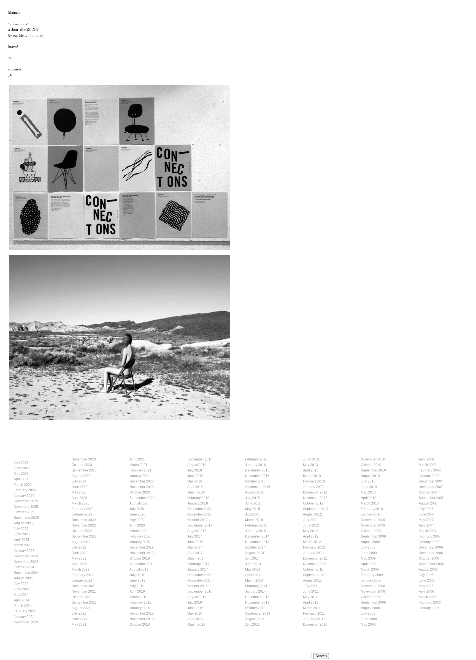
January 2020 (139, 542)
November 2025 (26, 507)
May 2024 (21, 595)
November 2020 (141, 487)
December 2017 (199, 509)
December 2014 (257, 536)
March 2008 (428, 465)
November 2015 (257, 476)
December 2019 (141, 547)
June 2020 (137, 514)
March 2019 (138, 597)
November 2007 (431, 487)
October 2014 (255, 547)
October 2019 (139, 558)
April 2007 (426, 525)
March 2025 (23, 545)
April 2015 (253, 514)
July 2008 (368, 613)
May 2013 (310, 465)
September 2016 (199, 591)
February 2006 (430, 602)
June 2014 (253, 564)
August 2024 (23, 578)
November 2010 (373, 459)
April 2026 (21, 479)
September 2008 (373, 602)
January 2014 (255, 591)
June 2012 (311, 525)
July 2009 (368, 547)
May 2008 (368, 624)
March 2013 (312, 476)
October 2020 (139, 492)
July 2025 (21, 529)
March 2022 (81, 569)
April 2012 (310, 536)
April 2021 (137, 459)
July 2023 (79, 481)
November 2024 (26, 562)
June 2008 (369, 619)
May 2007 (426, 520)
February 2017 (198, 564)
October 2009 (371, 531)
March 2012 (312, 542)
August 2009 (370, 542)
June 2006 (427, 580)
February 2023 (83, 509)
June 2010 (369, 487)
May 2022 (79, 558)
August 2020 (138, 503)
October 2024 (24, 567)
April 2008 (426, 459)
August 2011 (312, 580)
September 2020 (142, 498)
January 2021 (139, 476)
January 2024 (24, 617)
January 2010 (371, 514)
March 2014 (254, 580)
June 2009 (369, 553)
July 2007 (426, 509)
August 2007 (428, 503)
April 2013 (310, 470)
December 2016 (199, 575)
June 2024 (22, 589)
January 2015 (255, 531)
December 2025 (26, 501)
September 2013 (257, 613)
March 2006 (428, 597)
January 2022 (82, 580)
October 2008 (371, 597)
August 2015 (254, 492)
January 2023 (82, 514)
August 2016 (196, 597)
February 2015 (256, 525)
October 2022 (82, 531)
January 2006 (429, 608)
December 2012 (315, 492)
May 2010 (368, 492)
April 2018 (195, 487)
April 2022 (79, 564)
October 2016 (197, 586)
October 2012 (313, 503)
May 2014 (252, 569)
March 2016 (196, 624)
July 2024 (21, 584)
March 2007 (428, 531)
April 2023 (79, 498)
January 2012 (313, 553)
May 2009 (368, 558)
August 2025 (23, 523)
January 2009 (371, 580)
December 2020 (141, 481)
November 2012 (315, 498)
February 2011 (314, 613)
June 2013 (311, 459)
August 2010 (370, 476)
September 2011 (315, 575)
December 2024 (26, 556)
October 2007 (429, 492)
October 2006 (429, 558)
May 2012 (310, 531)
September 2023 (84, 470)
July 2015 (252, 498)
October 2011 (313, 569)
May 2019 (136, 586)
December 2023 (26, 622)
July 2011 (310, 586)
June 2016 (195, 608)
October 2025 (24, 512)
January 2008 (429, 476)
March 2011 (312, 608)
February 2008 (430, 470)
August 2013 (254, 619)
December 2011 (315, 558)
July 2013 (252, 624)
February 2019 (140, 602)
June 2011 (311, 591)
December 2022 (84, 520)
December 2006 (431, 547)
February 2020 (140, 536)
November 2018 (141, 619)
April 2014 (253, 575)
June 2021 (80, 619)
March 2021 (138, 465)
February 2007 (430, 536)
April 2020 (137, 525)
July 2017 (194, 536)
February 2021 (140, 470)
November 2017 (199, 514)
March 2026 (23, 485)
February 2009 (372, 575)
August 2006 (428, 569)
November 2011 (315, 564)
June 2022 (80, 553)
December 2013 (257, 597)
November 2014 (257, 542)
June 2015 (253, 503)
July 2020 (136, 509)
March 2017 (196, 558)
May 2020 (136, 520)
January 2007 (429, 542)
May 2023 (79, 492)
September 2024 (26, 573)
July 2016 (194, 602)
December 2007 (431, 481)
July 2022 (79, 547)
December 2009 (373, 520)
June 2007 (427, 514)
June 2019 (137, 580)
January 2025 (24, 551)
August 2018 (196, 465)
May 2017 (194, 547)
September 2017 (199, 525)
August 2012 (312, 514)
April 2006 (426, 591)
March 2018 (196, 492)
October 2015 (255, 481)
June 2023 (80, 487)
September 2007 (431, 498)
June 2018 (195, 476)
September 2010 (373, 470)
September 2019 (142, 564)
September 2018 (199, 459)
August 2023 (81, 476)
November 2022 (84, 525)
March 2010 (370, 503)
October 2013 (255, 608)
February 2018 (198, 498)
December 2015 (257, 470)
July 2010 (368, 481)
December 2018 (141, 613)
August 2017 (196, 531)
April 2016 (195, 619)
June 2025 (22, 534)
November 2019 (141, 553)
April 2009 (368, 564)
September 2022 (84, 536)
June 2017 (195, 542)
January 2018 (197, 503)
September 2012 (315, 509)
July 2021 (79, 613)
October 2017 (197, 520)
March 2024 (23, 606)
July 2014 (252, 558)
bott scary (36, 35)
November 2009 (373, 525)
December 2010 (315, 624)
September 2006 (431, 564)
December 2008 (373, 586)
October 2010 (371, 465)
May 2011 (310, 597)
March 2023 (81, 503)
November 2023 (84, 459)
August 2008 (370, 608)
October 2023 (82, 465)
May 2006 (426, 586)
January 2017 (197, 569)
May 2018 (194, 481)
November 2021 (84, 591)
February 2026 (25, 490)
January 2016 (255, 465)
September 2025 (26, 518)
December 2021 (84, 586)
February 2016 (256, 459)
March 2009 (370, 569)
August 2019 (138, 569)
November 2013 (257, 602)
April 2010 (368, 498)
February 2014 (256, 586)
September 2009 (373, 536)
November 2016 (199, 580)
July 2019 (136, 575)
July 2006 (426, 575)
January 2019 (139, 608)
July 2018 (194, 470)
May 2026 (21, 474)
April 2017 (195, 553)
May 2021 (79, 624)
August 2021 (81, 608)
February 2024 (25, 611)
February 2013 (314, 481)
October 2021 (82, 597)
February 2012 (314, 547)
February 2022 (83, 575)
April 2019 (137, 591)
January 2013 (313, 487)
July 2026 (21, 463)
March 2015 (254, 520)
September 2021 (84, 602)
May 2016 (194, 613)
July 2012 (310, 520)
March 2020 (138, 531)
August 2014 (254, 553)
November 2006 (431, 553)
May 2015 (252, 509)
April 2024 (21, 600)
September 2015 (257, 487)
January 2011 (313, 619)
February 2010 (372, 509)
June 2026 (22, 468)
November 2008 (373, 591)
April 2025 (21, 540)
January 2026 (24, 496)
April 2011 (310, 602)
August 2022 (81, 542)
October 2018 (139, 624)
